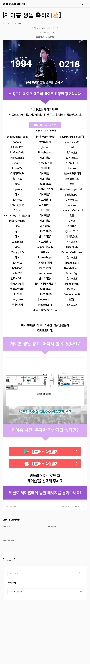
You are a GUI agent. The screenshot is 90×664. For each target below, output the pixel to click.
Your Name (7, 527)
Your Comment (8, 541)
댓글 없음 (13, 506)
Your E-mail (51, 527)
